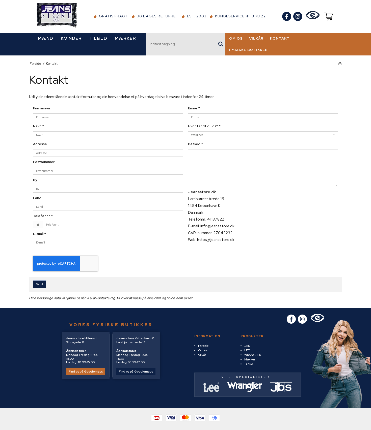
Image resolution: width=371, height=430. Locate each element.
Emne (194, 108)
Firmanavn (41, 108)
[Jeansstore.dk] (57, 16)
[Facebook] (286, 16)
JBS (247, 346)
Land (37, 198)
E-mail (39, 234)
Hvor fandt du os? (204, 126)
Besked (195, 144)
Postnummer (44, 162)
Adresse (40, 144)
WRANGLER (252, 355)
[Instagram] (297, 16)
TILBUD (98, 38)
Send (39, 284)
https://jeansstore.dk (215, 239)
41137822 (215, 219)
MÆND (45, 38)
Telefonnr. (43, 216)
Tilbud (248, 364)
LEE (247, 350)
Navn (38, 126)
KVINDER (71, 38)
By (35, 180)
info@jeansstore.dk (217, 226)
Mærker (249, 359)
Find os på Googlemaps (86, 372)
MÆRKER (125, 38)
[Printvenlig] (340, 64)
